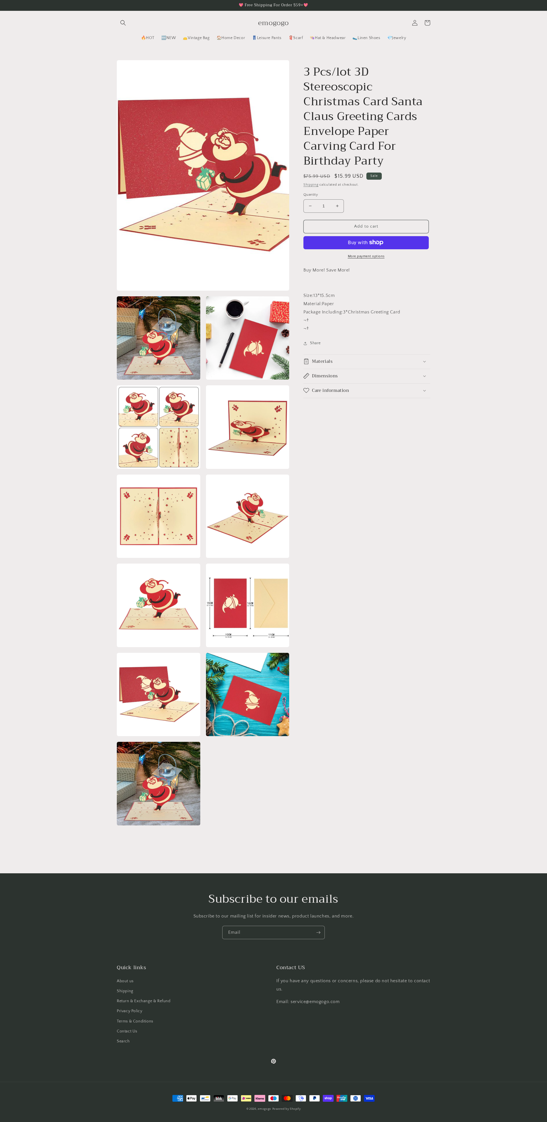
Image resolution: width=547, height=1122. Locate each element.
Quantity (310, 195)
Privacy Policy (129, 1011)
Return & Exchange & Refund (144, 1001)
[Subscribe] (318, 932)
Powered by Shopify (286, 1109)
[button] (123, 23)
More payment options (366, 256)
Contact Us (127, 1031)
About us (125, 981)
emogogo (264, 1109)
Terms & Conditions (135, 1021)
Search (123, 1041)
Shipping (311, 185)
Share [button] (315, 343)
